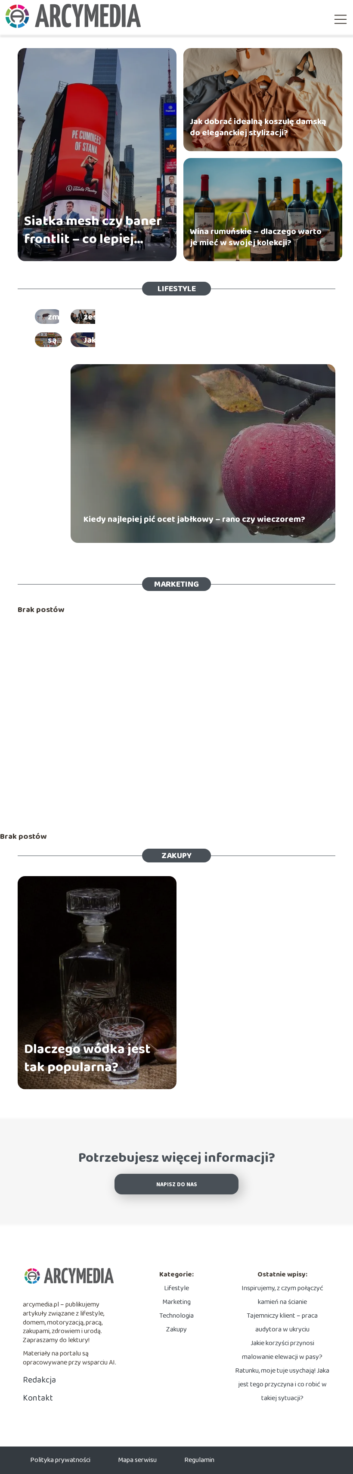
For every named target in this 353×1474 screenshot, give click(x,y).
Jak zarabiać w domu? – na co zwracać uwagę (172, 340)
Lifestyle (177, 288)
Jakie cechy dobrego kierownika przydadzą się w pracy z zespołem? (194, 311)
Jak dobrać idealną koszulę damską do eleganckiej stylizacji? (258, 127)
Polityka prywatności (60, 1460)
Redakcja (39, 1380)
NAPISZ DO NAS (176, 1184)
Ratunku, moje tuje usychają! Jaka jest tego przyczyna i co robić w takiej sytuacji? (282, 1384)
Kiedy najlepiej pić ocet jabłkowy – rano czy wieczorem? (194, 519)
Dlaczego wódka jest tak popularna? (87, 1058)
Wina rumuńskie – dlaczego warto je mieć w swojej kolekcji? (256, 237)
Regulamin (199, 1460)
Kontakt (38, 1398)
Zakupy (176, 855)
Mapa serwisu (137, 1460)
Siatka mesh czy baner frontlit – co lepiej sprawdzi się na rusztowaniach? (93, 230)
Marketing (176, 584)
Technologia (176, 1315)
